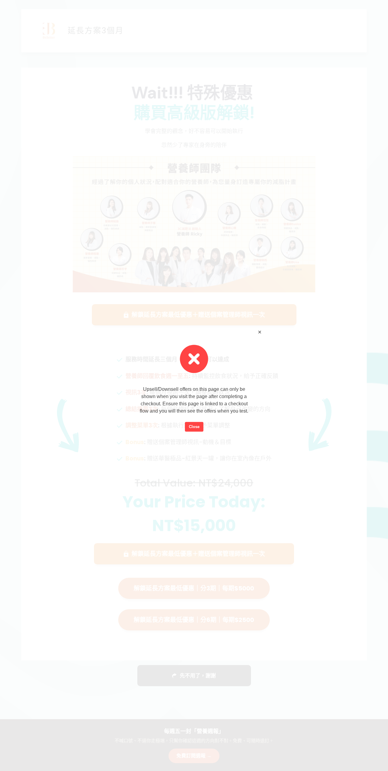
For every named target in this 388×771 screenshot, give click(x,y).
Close (194, 426)
